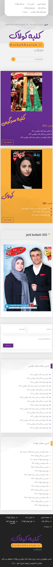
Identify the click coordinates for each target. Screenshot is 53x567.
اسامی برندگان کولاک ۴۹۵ (39, 467)
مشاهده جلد (8, 142)
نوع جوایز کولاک (29, 8)
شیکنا (13, 563)
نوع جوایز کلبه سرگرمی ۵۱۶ (39, 394)
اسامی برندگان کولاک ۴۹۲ (39, 501)
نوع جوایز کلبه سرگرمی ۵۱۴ (39, 416)
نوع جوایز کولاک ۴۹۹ (41, 471)
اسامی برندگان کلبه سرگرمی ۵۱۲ (37, 390)
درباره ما (25, 12)
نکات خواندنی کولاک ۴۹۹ (40, 463)
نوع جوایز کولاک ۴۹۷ (41, 494)
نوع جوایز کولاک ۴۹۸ (41, 482)
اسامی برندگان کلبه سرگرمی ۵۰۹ (37, 424)
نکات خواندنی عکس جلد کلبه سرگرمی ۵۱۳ (34, 420)
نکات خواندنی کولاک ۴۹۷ (39, 486)
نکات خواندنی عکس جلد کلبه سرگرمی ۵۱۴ (34, 409)
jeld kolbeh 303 (36, 235)
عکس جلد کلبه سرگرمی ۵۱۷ (41, 131)
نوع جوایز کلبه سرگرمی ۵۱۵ (39, 405)
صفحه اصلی (41, 4)
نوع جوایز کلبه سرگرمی (38, 12)
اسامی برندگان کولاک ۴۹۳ (39, 490)
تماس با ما (30, 4)
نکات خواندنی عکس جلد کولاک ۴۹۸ (36, 475)
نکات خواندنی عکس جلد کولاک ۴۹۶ (36, 498)
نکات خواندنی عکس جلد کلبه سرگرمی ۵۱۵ (34, 397)
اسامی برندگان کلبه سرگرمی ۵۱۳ (39, 134)
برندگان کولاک (19, 4)
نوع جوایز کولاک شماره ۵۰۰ (41, 215)
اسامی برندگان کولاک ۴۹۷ (41, 211)
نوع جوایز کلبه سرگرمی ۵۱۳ (39, 428)
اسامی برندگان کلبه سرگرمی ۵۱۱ (37, 401)
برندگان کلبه (42, 8)
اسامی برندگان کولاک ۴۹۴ (39, 479)
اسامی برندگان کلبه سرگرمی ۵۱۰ (37, 413)
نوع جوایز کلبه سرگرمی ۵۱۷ (39, 382)
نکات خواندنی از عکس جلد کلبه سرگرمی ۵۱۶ (35, 137)
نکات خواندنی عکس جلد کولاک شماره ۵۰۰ (36, 208)
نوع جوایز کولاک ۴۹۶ (41, 505)
